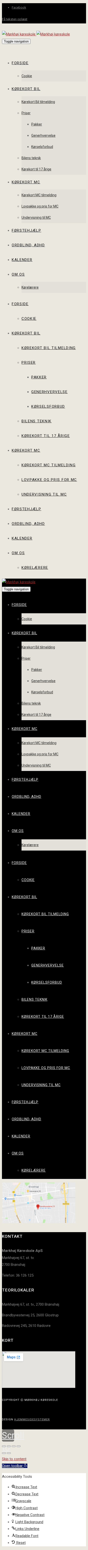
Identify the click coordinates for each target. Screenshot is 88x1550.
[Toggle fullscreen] (14, 1446)
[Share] (9, 1446)
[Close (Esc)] (4, 1446)
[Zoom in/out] (19, 1446)
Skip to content (14, 1459)
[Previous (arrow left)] (4, 1453)
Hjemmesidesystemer (32, 1419)
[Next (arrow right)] (9, 1453)
